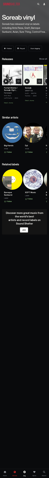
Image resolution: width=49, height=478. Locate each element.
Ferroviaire (8, 93)
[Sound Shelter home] (11, 4)
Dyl (13, 90)
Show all (43, 59)
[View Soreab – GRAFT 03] (33, 75)
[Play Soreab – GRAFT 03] (27, 81)
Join (24, 230)
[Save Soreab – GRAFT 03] (39, 81)
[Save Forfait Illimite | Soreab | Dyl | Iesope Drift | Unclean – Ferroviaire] (18, 81)
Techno (27, 96)
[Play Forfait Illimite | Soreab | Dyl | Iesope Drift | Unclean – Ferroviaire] (6, 81)
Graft (27, 93)
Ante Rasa (7, 95)
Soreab (7, 90)
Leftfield (8, 98)
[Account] (44, 4)
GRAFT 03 (29, 91)
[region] (24, 87)
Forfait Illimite (10, 88)
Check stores (8, 103)
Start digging (35, 48)
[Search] (38, 4)
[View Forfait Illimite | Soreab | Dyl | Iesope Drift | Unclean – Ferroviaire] (12, 75)
